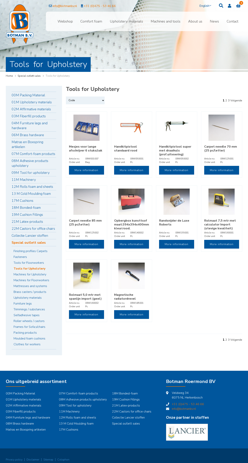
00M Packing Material (28, 95)
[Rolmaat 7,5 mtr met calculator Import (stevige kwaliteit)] (221, 202)
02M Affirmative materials (31, 109)
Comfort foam (91, 21)
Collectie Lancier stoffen (30, 235)
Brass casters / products (30, 292)
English (204, 6)
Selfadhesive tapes (27, 315)
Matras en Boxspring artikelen (27, 144)
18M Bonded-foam (26, 207)
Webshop (65, 21)
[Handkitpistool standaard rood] (131, 128)
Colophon (63, 459)
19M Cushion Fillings (27, 214)
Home (9, 76)
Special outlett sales (29, 76)
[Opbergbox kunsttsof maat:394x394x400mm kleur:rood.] (131, 202)
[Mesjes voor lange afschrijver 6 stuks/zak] (86, 128)
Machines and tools (165, 21)
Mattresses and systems (30, 286)
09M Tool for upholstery (31, 172)
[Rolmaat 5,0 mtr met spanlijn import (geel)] (86, 276)
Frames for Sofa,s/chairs (29, 327)
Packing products (25, 333)
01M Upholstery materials (32, 102)
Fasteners (20, 257)
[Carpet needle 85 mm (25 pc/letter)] (86, 202)
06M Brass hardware (28, 135)
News (214, 21)
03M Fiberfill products (29, 116)
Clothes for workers (27, 344)
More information (86, 170)
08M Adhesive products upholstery (30, 163)
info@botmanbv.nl (64, 6)
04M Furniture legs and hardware (29, 125)
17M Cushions (22, 200)
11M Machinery (24, 179)
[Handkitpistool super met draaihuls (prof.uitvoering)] (176, 128)
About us (195, 21)
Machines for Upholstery (30, 274)
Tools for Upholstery (29, 268)
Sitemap (48, 459)
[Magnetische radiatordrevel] (131, 276)
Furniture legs (23, 303)
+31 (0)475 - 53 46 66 (99, 6)
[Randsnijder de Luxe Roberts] (176, 202)
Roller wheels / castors (29, 321)
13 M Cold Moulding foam (31, 193)
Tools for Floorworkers (29, 263)
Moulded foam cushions (29, 338)
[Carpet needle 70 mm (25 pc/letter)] (221, 128)
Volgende (236, 100)
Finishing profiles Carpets (30, 251)
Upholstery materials (126, 21)
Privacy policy (14, 459)
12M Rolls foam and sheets (32, 186)
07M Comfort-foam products (33, 153)
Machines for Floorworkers (31, 280)
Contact (232, 21)
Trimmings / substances (29, 309)
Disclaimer (33, 459)
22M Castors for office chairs (33, 228)
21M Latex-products (27, 221)
